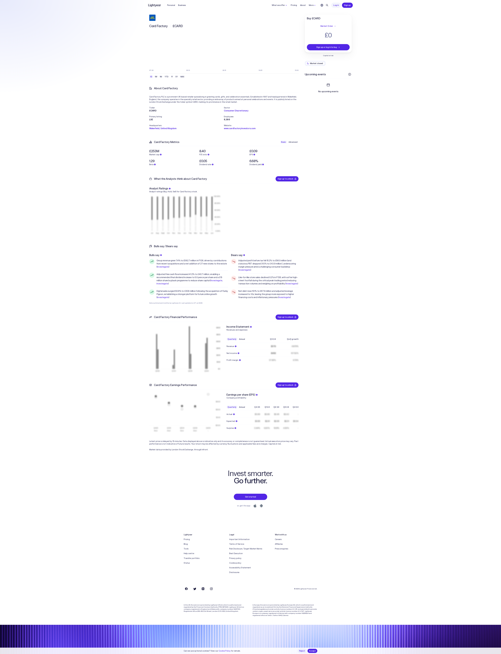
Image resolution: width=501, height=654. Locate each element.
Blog (186, 544)
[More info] (350, 74)
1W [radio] (156, 77)
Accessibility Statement (240, 567)
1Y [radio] (172, 77)
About (303, 5)
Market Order (326, 26)
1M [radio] (161, 77)
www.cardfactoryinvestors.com (240, 128)
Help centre (189, 553)
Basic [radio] (283, 142)
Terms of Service (236, 544)
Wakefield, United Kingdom (163, 128)
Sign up (347, 5)
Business (182, 5)
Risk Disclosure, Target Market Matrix (245, 549)
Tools (186, 549)
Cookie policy (235, 563)
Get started (250, 497)
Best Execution (236, 553)
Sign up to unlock (285, 179)
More (311, 5)
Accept (312, 651)
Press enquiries (281, 549)
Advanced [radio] (293, 142)
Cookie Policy (225, 651)
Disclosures (234, 572)
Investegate (163, 266)
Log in (336, 5)
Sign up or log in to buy (326, 47)
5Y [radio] (176, 77)
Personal (171, 5)
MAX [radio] (182, 77)
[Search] (327, 5)
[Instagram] (211, 588)
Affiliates (279, 544)
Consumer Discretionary (236, 110)
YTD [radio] (167, 77)
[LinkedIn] (203, 588)
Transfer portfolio (192, 558)
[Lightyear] (154, 5)
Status (187, 563)
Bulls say (154, 255)
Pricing (294, 5)
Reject (302, 651)
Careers (278, 539)
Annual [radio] (242, 339)
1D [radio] (151, 77)
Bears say (237, 255)
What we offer (278, 5)
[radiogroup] (167, 76)
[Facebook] (186, 588)
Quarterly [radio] (232, 339)
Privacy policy (235, 558)
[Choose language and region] (321, 5)
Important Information (239, 539)
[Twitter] (194, 588)
